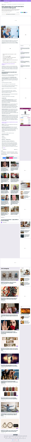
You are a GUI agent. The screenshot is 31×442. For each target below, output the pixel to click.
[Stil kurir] (13, 437)
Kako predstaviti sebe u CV (4, 154)
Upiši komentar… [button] (5, 222)
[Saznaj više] (29, 181)
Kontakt (13, 438)
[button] (18, 12)
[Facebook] (12, 440)
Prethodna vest (4, 149)
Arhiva (25, 438)
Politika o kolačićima (16, 438)
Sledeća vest (15, 149)
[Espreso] (10, 437)
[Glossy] (15, 437)
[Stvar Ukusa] (26, 437)
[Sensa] (2, 0)
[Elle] (12, 437)
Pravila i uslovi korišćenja (9, 438)
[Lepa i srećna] (17, 437)
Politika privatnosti (20, 438)
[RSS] (17, 440)
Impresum (6, 438)
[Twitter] (14, 440)
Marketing (23, 438)
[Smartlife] (20, 437)
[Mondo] (7, 437)
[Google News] (18, 440)
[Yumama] (23, 437)
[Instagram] (15, 440)
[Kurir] (5, 437)
